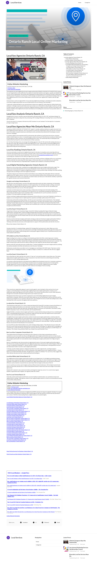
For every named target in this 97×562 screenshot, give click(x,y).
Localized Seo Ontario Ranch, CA (74, 71)
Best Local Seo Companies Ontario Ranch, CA (77, 73)
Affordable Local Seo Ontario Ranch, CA (75, 68)
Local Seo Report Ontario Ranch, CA (15, 431)
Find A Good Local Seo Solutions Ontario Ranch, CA (19, 454)
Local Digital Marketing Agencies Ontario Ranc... (77, 64)
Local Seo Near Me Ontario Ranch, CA (16, 425)
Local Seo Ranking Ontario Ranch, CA (74, 63)
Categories (87, 2)
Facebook (25, 522)
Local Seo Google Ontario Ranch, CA (15, 415)
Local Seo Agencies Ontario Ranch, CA (73, 57)
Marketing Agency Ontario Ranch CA (18, 35)
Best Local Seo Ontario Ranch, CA (15, 421)
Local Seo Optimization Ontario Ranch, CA (17, 432)
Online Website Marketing (13, 89)
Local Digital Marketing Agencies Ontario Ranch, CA (19, 397)
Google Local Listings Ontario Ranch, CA (16, 412)
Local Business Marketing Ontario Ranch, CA (17, 402)
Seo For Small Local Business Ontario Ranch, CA (18, 418)
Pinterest (46, 522)
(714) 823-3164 (11, 88)
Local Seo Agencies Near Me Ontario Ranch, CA (18, 411)
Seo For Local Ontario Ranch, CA (74, 76)
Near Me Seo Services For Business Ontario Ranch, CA (20, 451)
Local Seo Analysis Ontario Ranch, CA (16, 405)
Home (79, 2)
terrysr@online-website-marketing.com (20, 388)
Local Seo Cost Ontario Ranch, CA (15, 417)
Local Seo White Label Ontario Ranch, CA (17, 404)
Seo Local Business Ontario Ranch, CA (16, 441)
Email (58, 522)
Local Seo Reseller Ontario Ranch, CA (16, 422)
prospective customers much (46, 155)
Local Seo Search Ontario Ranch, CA (15, 407)
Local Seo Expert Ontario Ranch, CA (74, 67)
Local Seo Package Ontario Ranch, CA (16, 427)
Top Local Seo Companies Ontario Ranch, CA (17, 408)
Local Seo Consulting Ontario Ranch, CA (16, 439)
